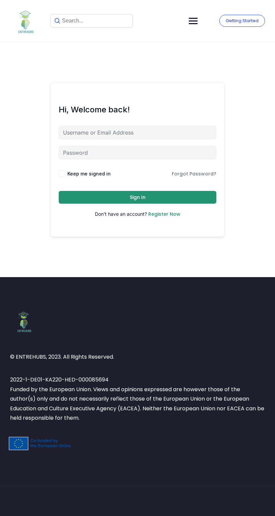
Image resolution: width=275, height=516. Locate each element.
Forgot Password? (194, 173)
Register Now (164, 214)
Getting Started (242, 20)
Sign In (138, 197)
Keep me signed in (89, 173)
